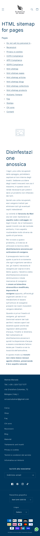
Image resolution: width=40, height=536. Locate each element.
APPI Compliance (14, 60)
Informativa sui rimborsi (14, 460)
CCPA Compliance (15, 56)
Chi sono (11, 107)
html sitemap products (17, 90)
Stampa (10, 103)
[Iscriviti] (32, 475)
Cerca (6, 408)
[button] (2, 9)
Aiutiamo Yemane (14, 94)
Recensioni (11, 47)
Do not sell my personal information (23, 43)
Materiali (7, 439)
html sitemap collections (18, 86)
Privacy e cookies (15, 52)
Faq (8, 99)
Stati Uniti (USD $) (19, 499)
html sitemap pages (15, 73)
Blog (6, 434)
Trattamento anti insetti (14, 445)
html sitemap (12, 69)
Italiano (19, 512)
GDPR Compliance (15, 64)
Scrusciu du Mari (16, 532)
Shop (6, 413)
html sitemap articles (16, 77)
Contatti (10, 112)
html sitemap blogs (15, 81)
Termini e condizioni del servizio (17, 455)
